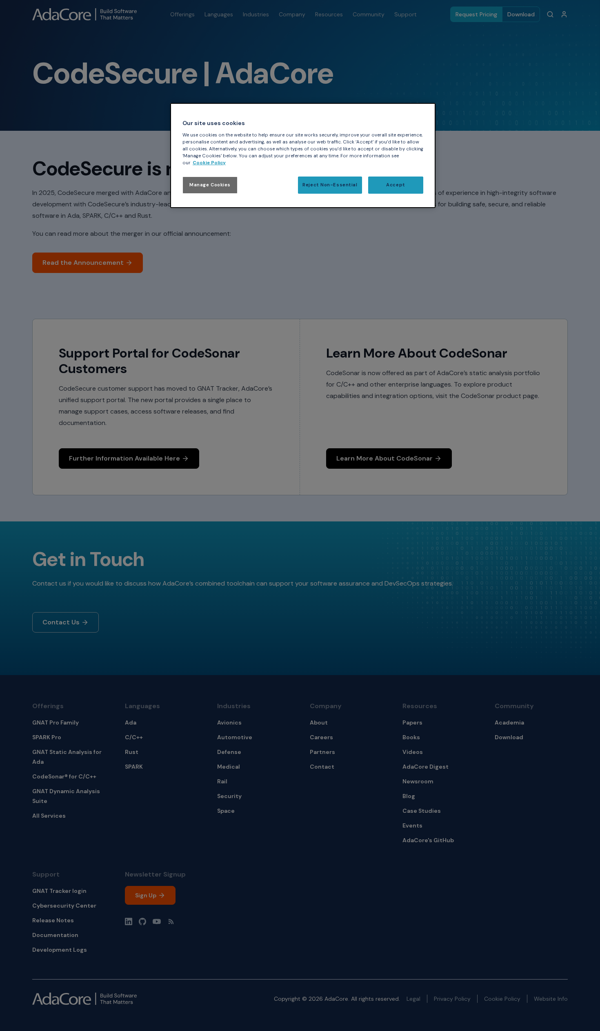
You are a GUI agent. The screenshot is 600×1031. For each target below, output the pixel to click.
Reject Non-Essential (329, 185)
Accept (395, 185)
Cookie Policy (209, 163)
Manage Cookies (210, 185)
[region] (303, 155)
